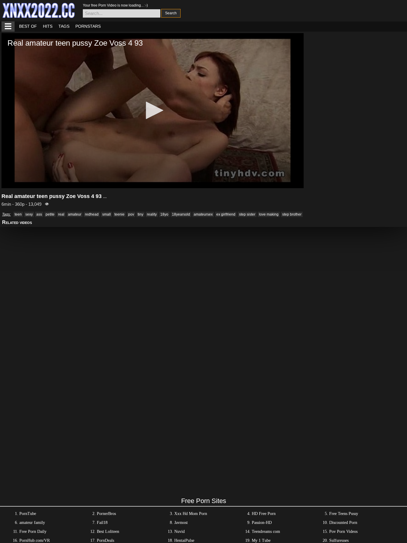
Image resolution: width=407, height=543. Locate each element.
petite (50, 214)
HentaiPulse (184, 540)
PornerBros (106, 513)
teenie (119, 214)
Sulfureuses (339, 540)
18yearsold (181, 214)
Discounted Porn (343, 522)
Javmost (181, 522)
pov (131, 214)
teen (18, 214)
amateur (74, 214)
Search (171, 13)
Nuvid (179, 531)
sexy (29, 214)
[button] (152, 110)
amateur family (32, 522)
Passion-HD (262, 522)
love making (269, 214)
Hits (47, 26)
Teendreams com (266, 531)
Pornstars (88, 26)
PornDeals (105, 540)
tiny (140, 214)
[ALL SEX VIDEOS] (8, 26)
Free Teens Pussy (343, 513)
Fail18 (102, 522)
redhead (92, 214)
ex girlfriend (225, 214)
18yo (164, 214)
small (106, 214)
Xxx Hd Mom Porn (190, 513)
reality (152, 214)
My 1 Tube (261, 540)
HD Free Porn (264, 513)
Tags (63, 26)
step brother (292, 214)
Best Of (28, 26)
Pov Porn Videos (343, 531)
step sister (247, 214)
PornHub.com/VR (34, 540)
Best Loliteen (108, 531)
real (61, 214)
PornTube (27, 513)
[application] (152, 110)
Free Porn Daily (32, 531)
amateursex (203, 214)
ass (39, 214)
